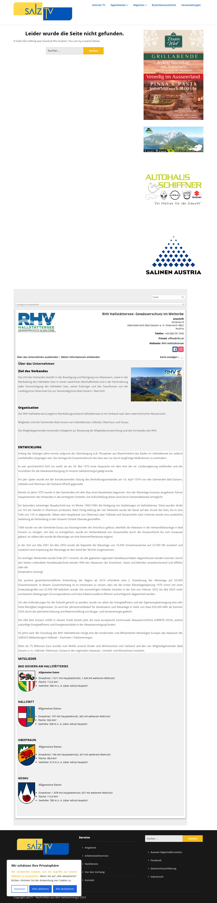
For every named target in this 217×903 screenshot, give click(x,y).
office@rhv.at (176, 338)
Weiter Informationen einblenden (80, 357)
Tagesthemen (118, 5)
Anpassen (19, 888)
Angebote (90, 847)
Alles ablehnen (40, 888)
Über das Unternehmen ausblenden (37, 357)
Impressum (157, 876)
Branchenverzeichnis (164, 5)
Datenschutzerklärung (163, 868)
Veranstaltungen (191, 5)
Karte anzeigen (168, 357)
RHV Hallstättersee (173, 343)
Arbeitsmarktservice (96, 855)
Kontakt (89, 880)
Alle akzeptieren (65, 888)
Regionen (138, 5)
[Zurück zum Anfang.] (182, 357)
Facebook (156, 860)
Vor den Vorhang (95, 872)
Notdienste (91, 863)
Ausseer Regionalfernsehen (166, 852)
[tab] (100, 447)
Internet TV (98, 5)
